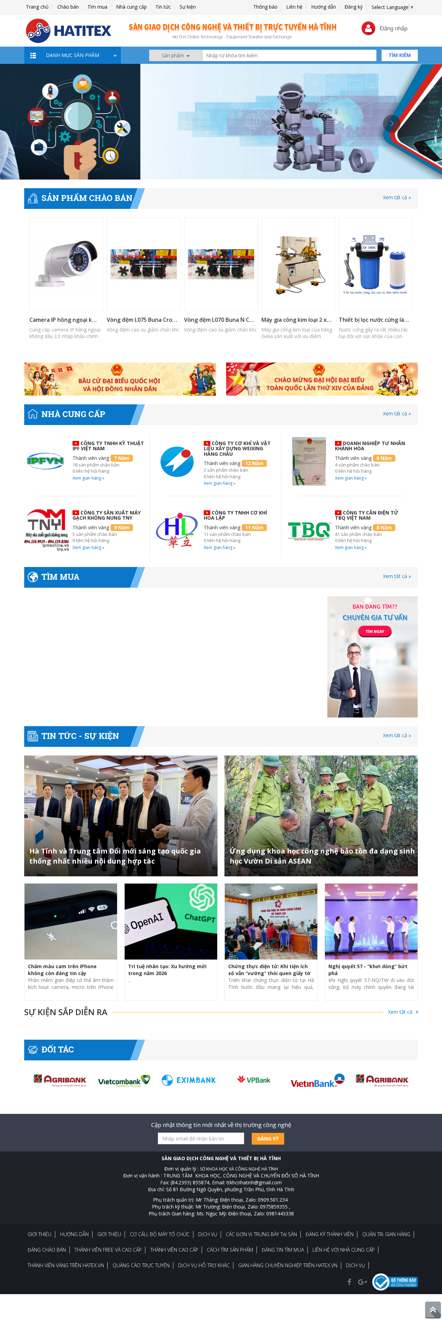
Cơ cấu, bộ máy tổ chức (160, 1234)
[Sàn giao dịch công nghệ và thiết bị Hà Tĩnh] (221, 121)
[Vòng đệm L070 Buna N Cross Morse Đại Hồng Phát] (221, 264)
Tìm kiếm (399, 55)
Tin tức (163, 6)
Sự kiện (188, 6)
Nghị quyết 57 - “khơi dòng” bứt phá (367, 969)
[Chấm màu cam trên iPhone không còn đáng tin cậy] (71, 922)
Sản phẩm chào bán (87, 197)
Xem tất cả (400, 1012)
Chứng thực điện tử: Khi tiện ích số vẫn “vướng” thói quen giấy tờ (269, 969)
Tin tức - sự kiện (80, 735)
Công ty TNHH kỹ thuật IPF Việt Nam (108, 446)
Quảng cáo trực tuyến (141, 1265)
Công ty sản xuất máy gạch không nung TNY (107, 515)
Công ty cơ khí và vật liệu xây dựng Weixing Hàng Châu (237, 448)
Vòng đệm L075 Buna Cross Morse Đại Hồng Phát (143, 320)
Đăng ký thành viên (330, 1234)
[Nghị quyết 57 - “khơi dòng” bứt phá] (371, 922)
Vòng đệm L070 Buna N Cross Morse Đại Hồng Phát (220, 320)
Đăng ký (354, 6)
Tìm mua (97, 6)
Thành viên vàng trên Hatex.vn (66, 1265)
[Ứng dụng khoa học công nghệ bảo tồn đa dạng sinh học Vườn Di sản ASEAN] (321, 815)
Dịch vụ (207, 1234)
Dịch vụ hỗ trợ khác (204, 1265)
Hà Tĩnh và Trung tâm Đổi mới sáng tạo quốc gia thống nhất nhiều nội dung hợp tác (115, 856)
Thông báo (265, 6)
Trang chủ (37, 6)
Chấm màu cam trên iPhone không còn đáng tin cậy (62, 969)
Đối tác (57, 1049)
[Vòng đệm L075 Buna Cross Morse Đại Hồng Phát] (143, 264)
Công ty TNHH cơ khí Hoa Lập (235, 515)
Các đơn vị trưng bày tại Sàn (261, 1234)
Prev (50, 124)
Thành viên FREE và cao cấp (108, 1249)
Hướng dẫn (323, 6)
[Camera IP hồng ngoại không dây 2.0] (66, 264)
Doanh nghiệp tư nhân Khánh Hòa (370, 446)
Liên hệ (294, 6)
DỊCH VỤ (355, 1265)
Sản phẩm (173, 55)
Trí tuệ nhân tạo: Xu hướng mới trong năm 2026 (167, 969)
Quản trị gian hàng (386, 1234)
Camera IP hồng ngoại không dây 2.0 (65, 320)
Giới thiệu (39, 1234)
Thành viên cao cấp (174, 1249)
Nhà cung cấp (131, 6)
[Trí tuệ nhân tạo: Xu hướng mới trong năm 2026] (171, 922)
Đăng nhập (393, 28)
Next (392, 124)
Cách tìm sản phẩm (230, 1249)
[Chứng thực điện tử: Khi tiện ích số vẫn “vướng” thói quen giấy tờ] (271, 922)
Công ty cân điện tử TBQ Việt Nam (366, 515)
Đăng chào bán (47, 1249)
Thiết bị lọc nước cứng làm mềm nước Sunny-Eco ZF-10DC (375, 320)
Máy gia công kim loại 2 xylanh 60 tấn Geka (297, 320)
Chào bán (68, 6)
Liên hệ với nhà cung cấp (344, 1249)
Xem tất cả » (397, 197)
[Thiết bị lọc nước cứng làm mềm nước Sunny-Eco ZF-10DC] (375, 264)
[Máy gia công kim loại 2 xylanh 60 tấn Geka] (298, 264)
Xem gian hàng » (88, 478)
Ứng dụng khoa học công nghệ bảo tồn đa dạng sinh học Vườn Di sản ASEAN (322, 856)
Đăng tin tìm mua (283, 1249)
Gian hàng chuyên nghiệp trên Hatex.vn (287, 1265)
